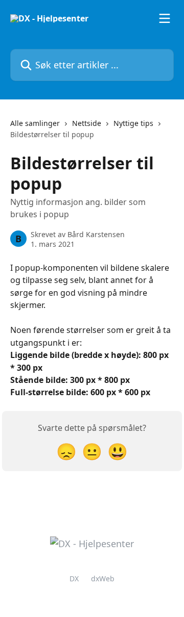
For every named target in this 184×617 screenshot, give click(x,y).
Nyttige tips (133, 123)
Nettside (86, 123)
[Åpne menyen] (164, 18)
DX (74, 578)
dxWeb (102, 578)
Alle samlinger (35, 123)
